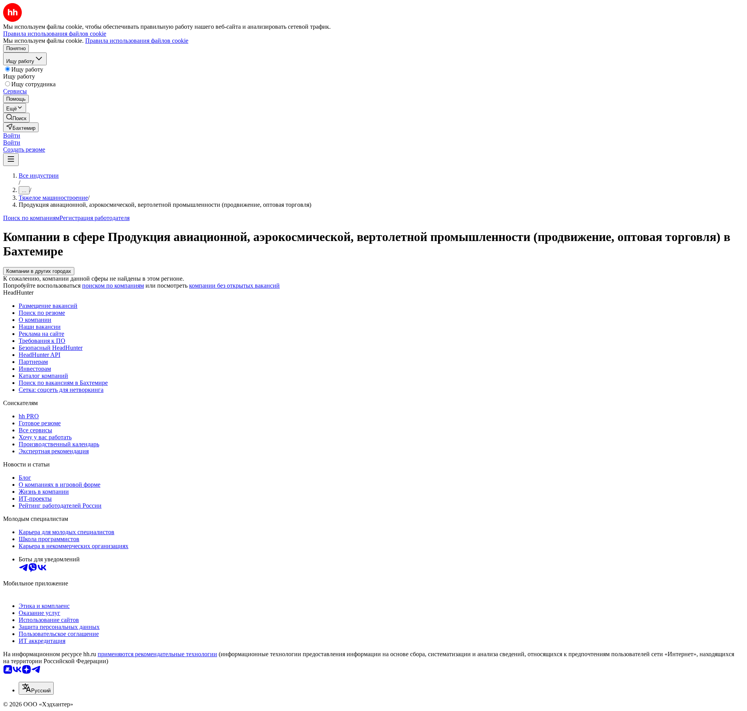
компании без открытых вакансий (234, 285)
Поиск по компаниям (31, 218)
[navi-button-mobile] (11, 159)
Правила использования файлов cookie (136, 40)
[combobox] (36, 688)
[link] (16, 117)
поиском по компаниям (113, 285)
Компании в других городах (38, 271)
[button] (11, 135)
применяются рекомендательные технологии (157, 654)
